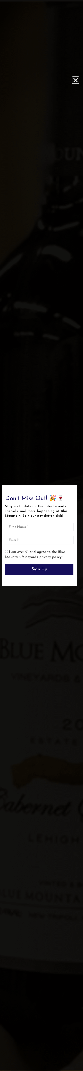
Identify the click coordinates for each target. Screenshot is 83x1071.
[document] (41, 535)
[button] (76, 80)
